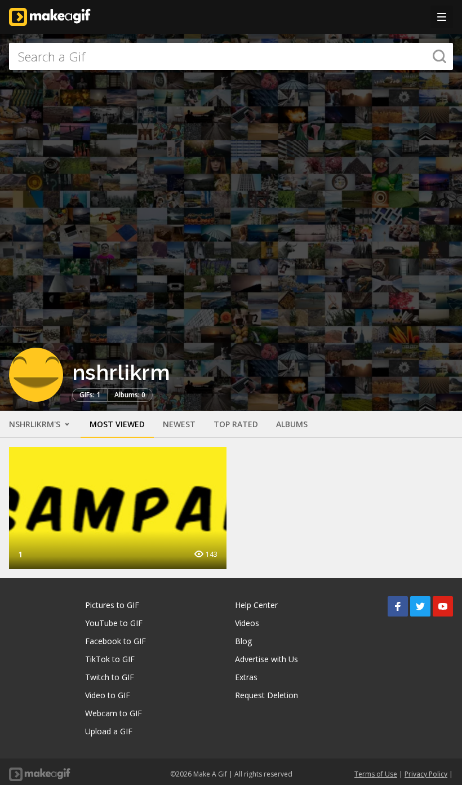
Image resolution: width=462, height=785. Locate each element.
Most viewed (117, 424)
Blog (243, 641)
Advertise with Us (266, 659)
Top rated (236, 424)
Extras (246, 677)
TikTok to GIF (110, 659)
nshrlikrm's (36, 424)
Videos (247, 623)
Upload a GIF (108, 731)
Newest (179, 424)
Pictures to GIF (112, 605)
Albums (292, 424)
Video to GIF (107, 695)
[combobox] (231, 56)
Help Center (256, 605)
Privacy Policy (426, 774)
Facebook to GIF (115, 641)
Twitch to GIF (109, 677)
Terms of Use (375, 774)
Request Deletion (266, 695)
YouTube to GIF (114, 623)
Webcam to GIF (113, 713)
